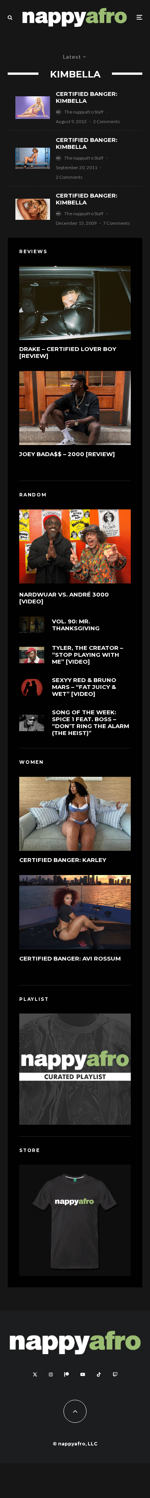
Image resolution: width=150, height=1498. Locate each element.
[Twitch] (115, 1374)
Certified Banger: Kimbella (86, 97)
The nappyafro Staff (83, 112)
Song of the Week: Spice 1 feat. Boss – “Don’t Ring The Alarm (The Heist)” (90, 723)
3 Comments (106, 121)
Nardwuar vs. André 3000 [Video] (64, 598)
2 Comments (69, 177)
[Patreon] (66, 1374)
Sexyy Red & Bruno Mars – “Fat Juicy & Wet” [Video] (84, 687)
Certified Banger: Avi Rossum (70, 958)
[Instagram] (50, 1374)
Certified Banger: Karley (62, 860)
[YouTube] (83, 1374)
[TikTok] (99, 1374)
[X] (35, 1374)
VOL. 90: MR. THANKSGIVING (76, 625)
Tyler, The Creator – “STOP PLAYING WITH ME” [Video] (87, 654)
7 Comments (116, 223)
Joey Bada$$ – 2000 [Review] (67, 454)
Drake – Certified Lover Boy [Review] (67, 352)
